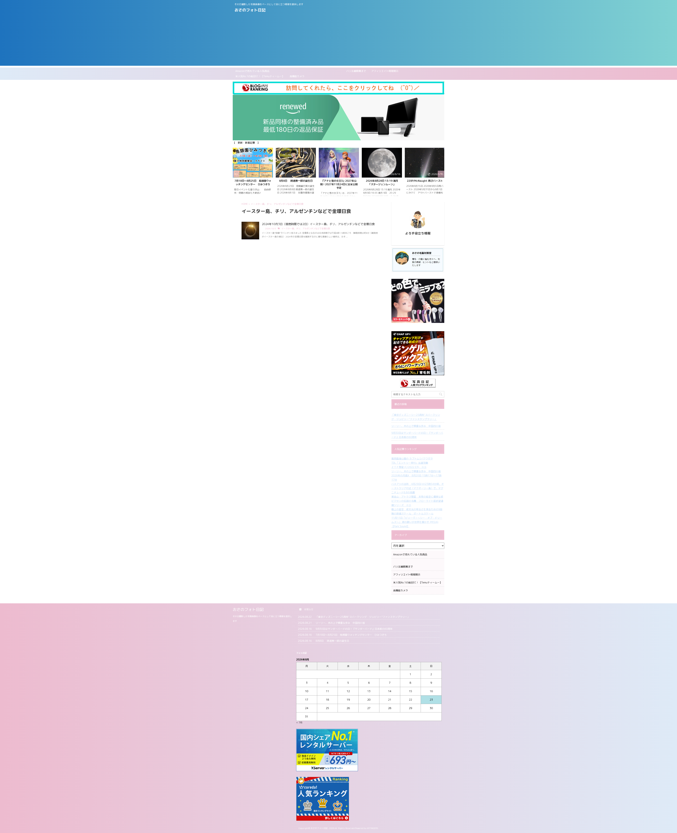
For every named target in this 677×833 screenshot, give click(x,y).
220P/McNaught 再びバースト (382, 181)
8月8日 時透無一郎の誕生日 (253, 181)
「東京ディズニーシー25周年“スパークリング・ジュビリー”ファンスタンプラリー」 (415, 417)
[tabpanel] (253, 174)
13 (368, 691)
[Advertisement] (338, 41)
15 (410, 691)
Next (441, 174)
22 (410, 700)
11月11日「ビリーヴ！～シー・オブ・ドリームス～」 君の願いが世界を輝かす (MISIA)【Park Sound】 (416, 522)
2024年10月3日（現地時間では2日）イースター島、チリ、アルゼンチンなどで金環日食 (318, 224)
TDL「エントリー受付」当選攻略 (409, 462)
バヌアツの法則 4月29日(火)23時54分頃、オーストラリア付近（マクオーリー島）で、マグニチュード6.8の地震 (417, 488)
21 (389, 700)
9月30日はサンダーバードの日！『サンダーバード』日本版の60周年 (417, 435)
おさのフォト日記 (250, 10)
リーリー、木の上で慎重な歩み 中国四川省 (416, 426)
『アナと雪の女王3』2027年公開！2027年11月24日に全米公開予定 (296, 184)
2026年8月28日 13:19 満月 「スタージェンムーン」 (340, 182)
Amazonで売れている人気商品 (252, 71)
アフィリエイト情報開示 (384, 71)
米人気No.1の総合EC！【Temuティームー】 (259, 76)
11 (327, 691)
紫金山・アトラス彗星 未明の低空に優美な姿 (417, 496)
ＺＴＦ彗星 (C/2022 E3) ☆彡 (408, 467)
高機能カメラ (297, 76)
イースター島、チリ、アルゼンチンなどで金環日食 (305, 228)
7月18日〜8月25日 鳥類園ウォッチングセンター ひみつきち (351, 634)
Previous (236, 174)
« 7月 (299, 722)
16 (431, 691)
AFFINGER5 (372, 828)
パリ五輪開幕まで (320, 71)
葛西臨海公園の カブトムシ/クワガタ (412, 458)
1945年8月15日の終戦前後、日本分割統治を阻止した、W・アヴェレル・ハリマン (425, 184)
